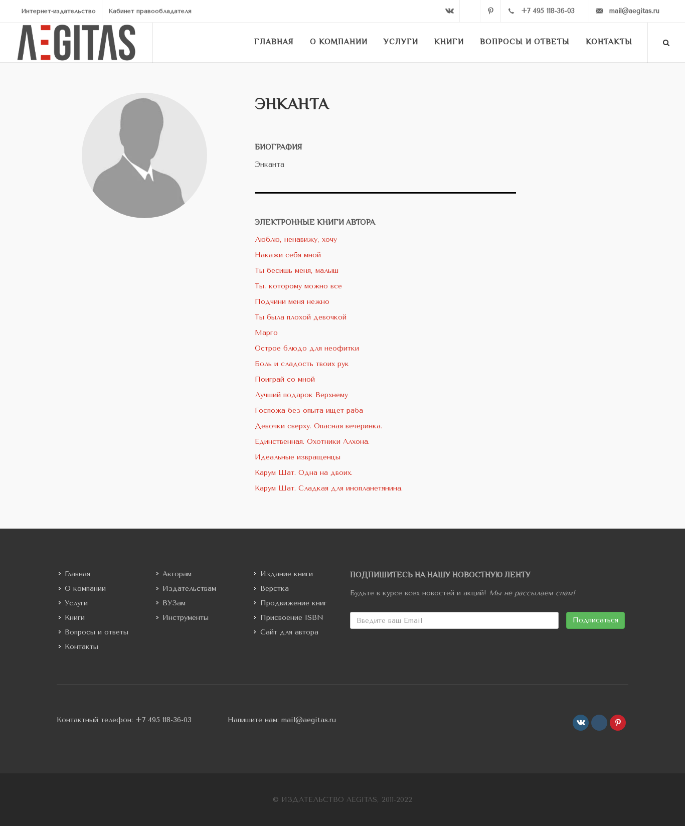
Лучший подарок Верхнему (301, 395)
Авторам (177, 574)
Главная (77, 574)
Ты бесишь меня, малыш (296, 270)
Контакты (81, 646)
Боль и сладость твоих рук (302, 364)
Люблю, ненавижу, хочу (296, 239)
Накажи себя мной (288, 255)
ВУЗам (174, 603)
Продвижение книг (293, 603)
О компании (85, 588)
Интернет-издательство (58, 11)
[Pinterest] (490, 11)
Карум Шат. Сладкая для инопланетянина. (329, 488)
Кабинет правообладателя (150, 11)
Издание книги (286, 574)
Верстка (274, 588)
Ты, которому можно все (298, 286)
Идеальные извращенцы (297, 457)
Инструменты (185, 617)
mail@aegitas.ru (308, 720)
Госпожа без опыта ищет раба (309, 410)
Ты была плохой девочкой (301, 317)
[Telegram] (470, 11)
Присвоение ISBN (291, 617)
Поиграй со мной (285, 379)
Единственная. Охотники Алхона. (312, 441)
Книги (75, 617)
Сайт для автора (289, 632)
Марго (266, 332)
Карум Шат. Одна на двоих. (304, 472)
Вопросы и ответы (96, 632)
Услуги (76, 603)
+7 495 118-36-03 (163, 720)
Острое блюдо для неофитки (307, 348)
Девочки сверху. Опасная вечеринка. (318, 426)
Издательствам (189, 588)
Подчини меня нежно (292, 301)
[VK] (449, 11)
